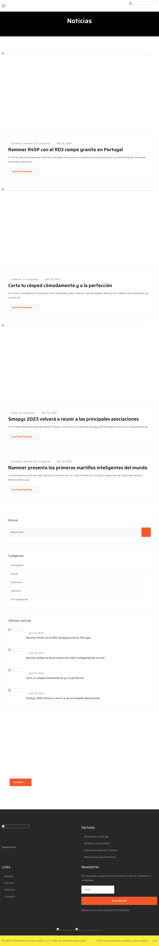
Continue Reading (22, 171)
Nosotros (10, 890)
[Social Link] (5, 855)
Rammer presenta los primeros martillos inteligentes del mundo (77, 467)
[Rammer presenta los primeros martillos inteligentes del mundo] (16, 656)
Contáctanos (122, 910)
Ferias (14, 413)
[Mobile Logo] (143, 6)
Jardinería (16, 279)
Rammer (28, 143)
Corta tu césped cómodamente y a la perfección (60, 285)
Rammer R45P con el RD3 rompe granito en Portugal (65, 149)
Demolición (17, 143)
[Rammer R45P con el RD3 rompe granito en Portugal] (16, 635)
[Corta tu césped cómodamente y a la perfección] (16, 676)
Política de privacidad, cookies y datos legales (122, 941)
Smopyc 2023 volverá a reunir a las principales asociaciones (73, 419)
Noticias (9, 883)
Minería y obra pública (97, 843)
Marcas (9, 876)
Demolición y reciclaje (96, 836)
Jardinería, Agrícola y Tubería (100, 850)
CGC (155, 941)
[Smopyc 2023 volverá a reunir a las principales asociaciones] (16, 696)
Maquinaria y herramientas (100, 857)
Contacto (18, 782)
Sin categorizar (42, 143)
